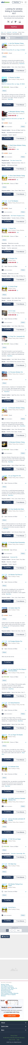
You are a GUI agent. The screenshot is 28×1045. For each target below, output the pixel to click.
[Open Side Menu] (25, 2)
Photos (4, 56)
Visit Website (20, 70)
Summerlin (9, 32)
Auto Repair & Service (6, 985)
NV (5, 32)
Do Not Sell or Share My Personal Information (14, 1037)
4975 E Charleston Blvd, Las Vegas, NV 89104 (14, 84)
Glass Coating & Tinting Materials (9, 993)
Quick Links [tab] (4, 1026)
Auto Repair (14, 32)
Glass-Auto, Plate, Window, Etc (9, 988)
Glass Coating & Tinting (21, 45)
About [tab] (3, 1022)
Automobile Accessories (7, 989)
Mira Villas (25, 853)
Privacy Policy (14, 1035)
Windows (22, 230)
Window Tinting (11, 45)
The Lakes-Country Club (15, 160)
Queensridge (19, 853)
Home (2, 32)
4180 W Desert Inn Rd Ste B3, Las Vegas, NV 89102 (13, 119)
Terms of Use (12, 1039)
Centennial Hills (14, 557)
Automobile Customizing (7, 987)
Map (8, 37)
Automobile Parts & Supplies (8, 994)
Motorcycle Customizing (21, 202)
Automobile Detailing (6, 992)
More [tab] (2, 1030)
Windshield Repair (5, 990)
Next (18, 930)
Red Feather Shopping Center (17, 215)
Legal (18, 1039)
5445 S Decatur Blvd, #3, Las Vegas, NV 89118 (14, 50)
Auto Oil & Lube (23, 79)
